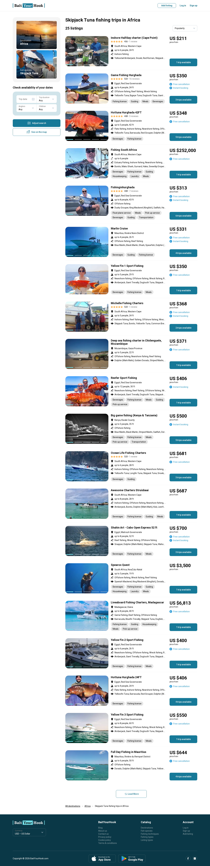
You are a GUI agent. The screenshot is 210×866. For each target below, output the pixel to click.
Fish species (147, 831)
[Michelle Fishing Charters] (131, 316)
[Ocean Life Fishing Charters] (131, 466)
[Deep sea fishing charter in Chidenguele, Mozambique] (131, 354)
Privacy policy (104, 837)
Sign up (193, 5)
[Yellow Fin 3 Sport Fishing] (131, 728)
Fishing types (147, 837)
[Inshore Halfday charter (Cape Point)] (131, 51)
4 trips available (183, 253)
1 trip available (183, 62)
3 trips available (183, 100)
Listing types (147, 840)
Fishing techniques (150, 834)
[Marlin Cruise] (131, 242)
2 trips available (183, 328)
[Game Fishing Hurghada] (131, 88)
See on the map (39, 132)
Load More (133, 794)
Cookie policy (104, 840)
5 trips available (183, 137)
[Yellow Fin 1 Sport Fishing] (131, 279)
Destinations (147, 828)
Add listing (166, 5)
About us (102, 831)
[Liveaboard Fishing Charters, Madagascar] (131, 616)
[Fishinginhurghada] (131, 202)
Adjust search (39, 123)
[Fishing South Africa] (131, 163)
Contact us (103, 834)
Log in (183, 5)
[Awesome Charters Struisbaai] (131, 503)
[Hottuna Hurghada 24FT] (131, 690)
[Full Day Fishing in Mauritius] (131, 765)
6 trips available (183, 216)
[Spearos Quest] (131, 578)
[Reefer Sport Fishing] (131, 391)
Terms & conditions (107, 843)
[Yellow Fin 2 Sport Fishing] (131, 653)
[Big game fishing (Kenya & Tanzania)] (131, 429)
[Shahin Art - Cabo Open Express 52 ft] (131, 541)
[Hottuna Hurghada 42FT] (131, 126)
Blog (100, 828)
